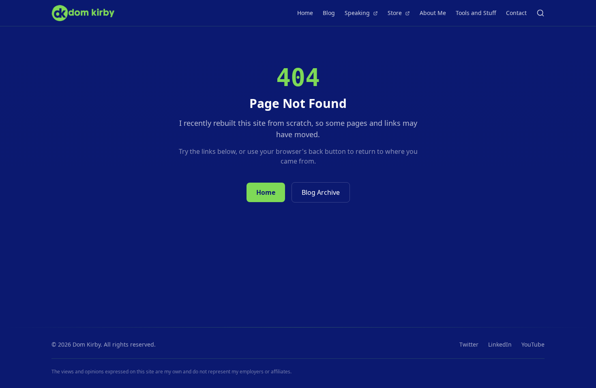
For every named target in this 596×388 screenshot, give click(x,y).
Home (305, 13)
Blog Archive (321, 192)
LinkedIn (500, 344)
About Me (433, 13)
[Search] (540, 13)
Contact (516, 13)
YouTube (533, 344)
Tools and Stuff (476, 13)
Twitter (468, 344)
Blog (329, 13)
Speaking (358, 13)
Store (395, 13)
